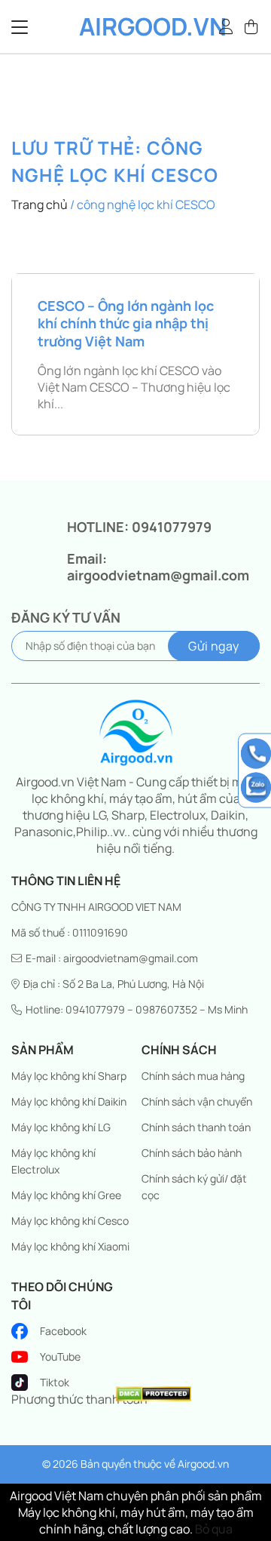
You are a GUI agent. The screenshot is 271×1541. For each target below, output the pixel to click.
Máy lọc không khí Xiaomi (70, 1246)
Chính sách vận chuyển (197, 1101)
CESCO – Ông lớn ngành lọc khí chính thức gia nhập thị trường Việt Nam (126, 323)
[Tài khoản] (226, 26)
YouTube (60, 1356)
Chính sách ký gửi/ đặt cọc (194, 1186)
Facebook (63, 1331)
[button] (252, 26)
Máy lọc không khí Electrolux (53, 1161)
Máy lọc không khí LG (61, 1127)
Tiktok (54, 1382)
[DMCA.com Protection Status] (153, 1392)
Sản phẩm (42, 1049)
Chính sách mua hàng (193, 1076)
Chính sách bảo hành (192, 1153)
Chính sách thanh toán (196, 1127)
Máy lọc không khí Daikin (68, 1101)
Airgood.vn (135, 26)
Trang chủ (39, 204)
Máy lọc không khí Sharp (68, 1076)
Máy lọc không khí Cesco (70, 1220)
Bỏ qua (214, 1529)
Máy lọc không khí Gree (66, 1195)
